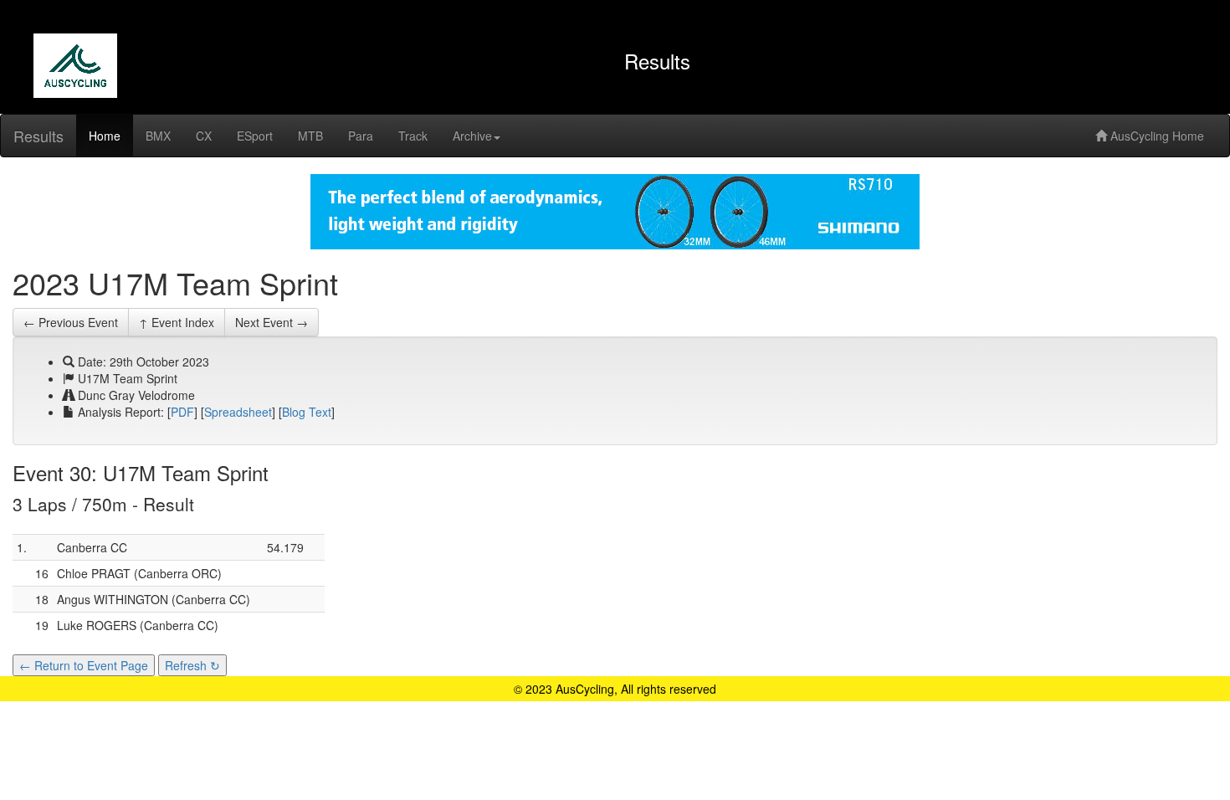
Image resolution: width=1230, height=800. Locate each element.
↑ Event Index (176, 322)
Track (413, 135)
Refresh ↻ (192, 665)
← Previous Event (70, 322)
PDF (182, 411)
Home (104, 135)
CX (204, 135)
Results (38, 135)
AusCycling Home (1155, 135)
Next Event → (271, 322)
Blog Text (306, 411)
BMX (158, 135)
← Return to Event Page (83, 665)
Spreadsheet (238, 411)
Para (360, 135)
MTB (310, 135)
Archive (472, 135)
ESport (255, 135)
